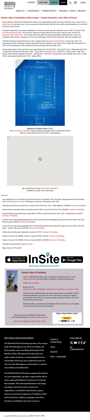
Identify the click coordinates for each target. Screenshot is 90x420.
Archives (81, 11)
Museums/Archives (30, 289)
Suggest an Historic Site (32, 321)
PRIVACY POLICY (35, 416)
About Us (20, 11)
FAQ (43, 321)
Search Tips (18, 321)
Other (77, 289)
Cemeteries (61, 289)
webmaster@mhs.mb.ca (39, 317)
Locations (70, 289)
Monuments (50, 289)
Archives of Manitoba (22, 131)
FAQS (52, 347)
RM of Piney (70, 18)
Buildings (41, 289)
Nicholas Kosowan (51, 52)
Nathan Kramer (27, 244)
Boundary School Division (56, 41)
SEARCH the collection (31, 283)
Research (63, 11)
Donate (54, 2)
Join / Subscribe (58, 357)
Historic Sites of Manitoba (13, 18)
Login (83, 3)
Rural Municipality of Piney (12, 33)
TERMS (42, 416)
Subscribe (43, 2)
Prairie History (49, 11)
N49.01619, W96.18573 (50, 188)
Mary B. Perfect (19, 202)
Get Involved (33, 11)
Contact (31, 2)
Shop (63, 2)
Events (73, 11)
